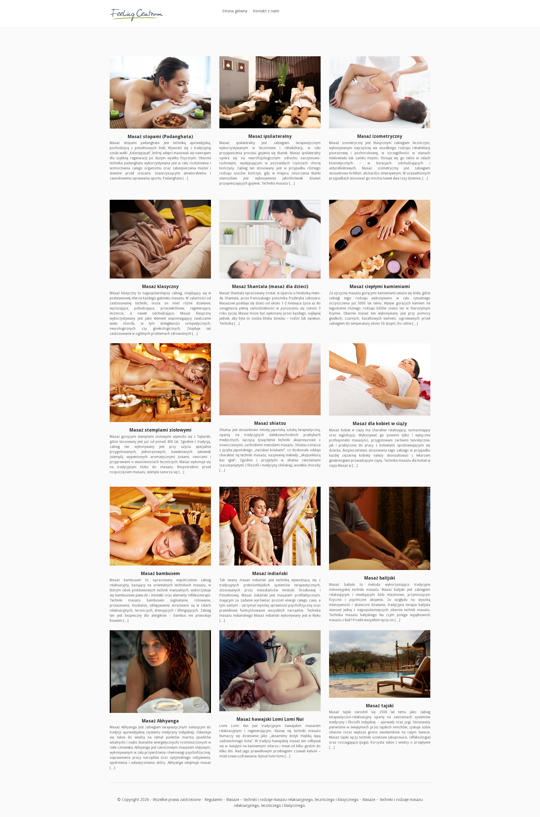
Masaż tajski (380, 705)
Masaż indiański (270, 573)
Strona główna (234, 11)
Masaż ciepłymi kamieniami (380, 286)
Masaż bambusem (160, 573)
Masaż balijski (379, 578)
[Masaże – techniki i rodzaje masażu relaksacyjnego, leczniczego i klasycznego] (137, 13)
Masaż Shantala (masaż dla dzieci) (270, 286)
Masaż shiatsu (270, 423)
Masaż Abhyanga (160, 721)
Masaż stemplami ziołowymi (160, 430)
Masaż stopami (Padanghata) (160, 136)
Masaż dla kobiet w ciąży (380, 423)
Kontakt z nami (266, 11)
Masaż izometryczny (379, 136)
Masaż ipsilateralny (270, 136)
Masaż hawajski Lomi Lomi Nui (270, 719)
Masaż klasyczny (160, 286)
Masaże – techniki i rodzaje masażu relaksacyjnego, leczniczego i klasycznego (292, 799)
